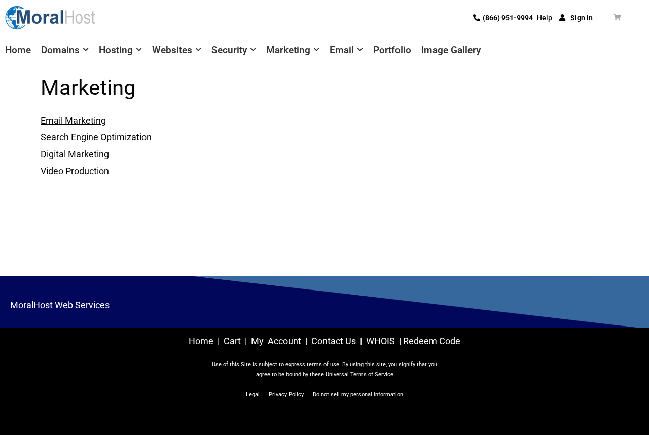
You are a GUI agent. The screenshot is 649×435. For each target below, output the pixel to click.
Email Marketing (73, 120)
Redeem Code (431, 341)
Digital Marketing (75, 154)
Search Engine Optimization (96, 137)
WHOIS (380, 341)
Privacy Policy (286, 394)
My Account (276, 341)
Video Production (75, 171)
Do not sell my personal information (358, 394)
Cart (233, 341)
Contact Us (333, 341)
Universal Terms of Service (359, 374)
